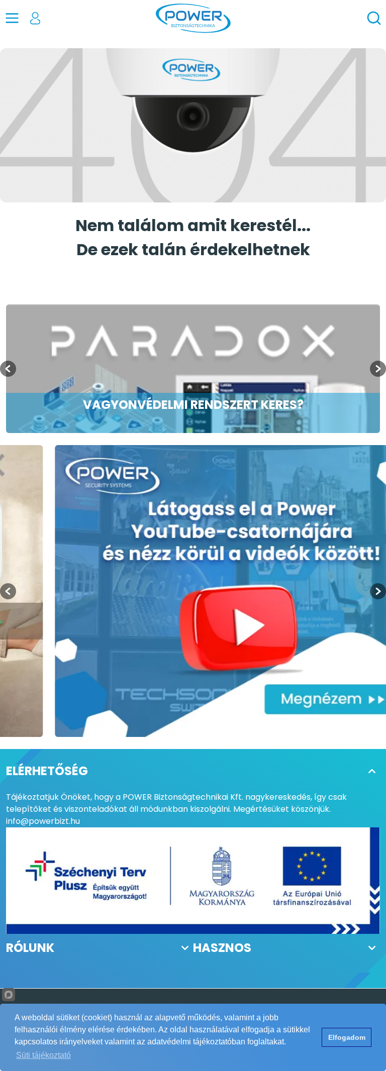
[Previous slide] (8, 591)
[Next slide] (378, 369)
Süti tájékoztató (43, 1055)
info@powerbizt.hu (43, 821)
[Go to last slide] (8, 369)
